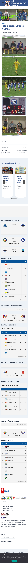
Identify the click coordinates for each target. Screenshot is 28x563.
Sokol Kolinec (10, 457)
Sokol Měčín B (10, 464)
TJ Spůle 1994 (10, 478)
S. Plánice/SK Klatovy (11, 342)
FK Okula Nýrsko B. (11, 296)
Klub (6, 261)
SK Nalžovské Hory (11, 450)
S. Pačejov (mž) (10, 399)
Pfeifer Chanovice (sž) (11, 339)
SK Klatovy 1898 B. (10, 264)
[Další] (24, 182)
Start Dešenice (10, 474)
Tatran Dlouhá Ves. (11, 282)
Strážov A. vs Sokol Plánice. (14, 253)
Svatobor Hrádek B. (11, 289)
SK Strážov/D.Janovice (11, 409)
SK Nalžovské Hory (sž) (11, 349)
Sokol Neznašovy (10, 467)
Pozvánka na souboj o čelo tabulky (21, 150)
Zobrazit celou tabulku (22, 299)
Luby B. (8, 275)
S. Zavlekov (9, 446)
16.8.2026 (14, 224)
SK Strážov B (9, 453)
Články (4, 141)
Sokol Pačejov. (10, 271)
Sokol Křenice (10, 460)
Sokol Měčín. (9, 285)
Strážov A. (9, 278)
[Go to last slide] (4, 182)
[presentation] (7, 170)
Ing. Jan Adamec (7, 186)
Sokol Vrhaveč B (10, 471)
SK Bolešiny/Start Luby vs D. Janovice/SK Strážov (14, 320)
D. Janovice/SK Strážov (11, 335)
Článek (3, 23)
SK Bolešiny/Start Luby (11, 345)
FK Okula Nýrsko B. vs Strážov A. (14, 229)
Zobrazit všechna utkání (21, 309)
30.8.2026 (14, 249)
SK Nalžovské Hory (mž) (12, 406)
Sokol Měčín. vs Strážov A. (14, 243)
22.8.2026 (14, 238)
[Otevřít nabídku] (3, 3)
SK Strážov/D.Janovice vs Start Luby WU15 (14, 375)
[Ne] (26, 558)
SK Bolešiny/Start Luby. (11, 402)
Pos (2, 261)
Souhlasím (14, 560)
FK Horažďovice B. (10, 268)
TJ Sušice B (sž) (10, 352)
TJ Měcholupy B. (10, 292)
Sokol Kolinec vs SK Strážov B (14, 435)
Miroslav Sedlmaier (7, 32)
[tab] (11, 198)
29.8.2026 (14, 315)
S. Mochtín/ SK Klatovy (11, 395)
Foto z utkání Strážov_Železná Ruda (5, 151)
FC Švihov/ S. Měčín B (11, 392)
